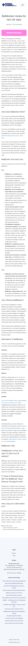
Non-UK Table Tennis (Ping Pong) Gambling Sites (14, 581)
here (8, 369)
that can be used (18, 377)
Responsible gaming (7, 525)
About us (14, 553)
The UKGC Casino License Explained (14, 618)
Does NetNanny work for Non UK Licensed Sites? (14, 597)
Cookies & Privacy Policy (14, 639)
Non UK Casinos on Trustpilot (14, 573)
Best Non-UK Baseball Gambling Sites (14, 583)
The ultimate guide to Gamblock (14, 615)
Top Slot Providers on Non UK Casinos (14, 620)
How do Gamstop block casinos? (10, 527)
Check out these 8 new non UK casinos (14, 623)
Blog (14, 555)
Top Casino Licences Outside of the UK (14, 609)
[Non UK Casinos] (9, 5)
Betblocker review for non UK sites (14, 592)
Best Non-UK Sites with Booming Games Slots (13, 529)
